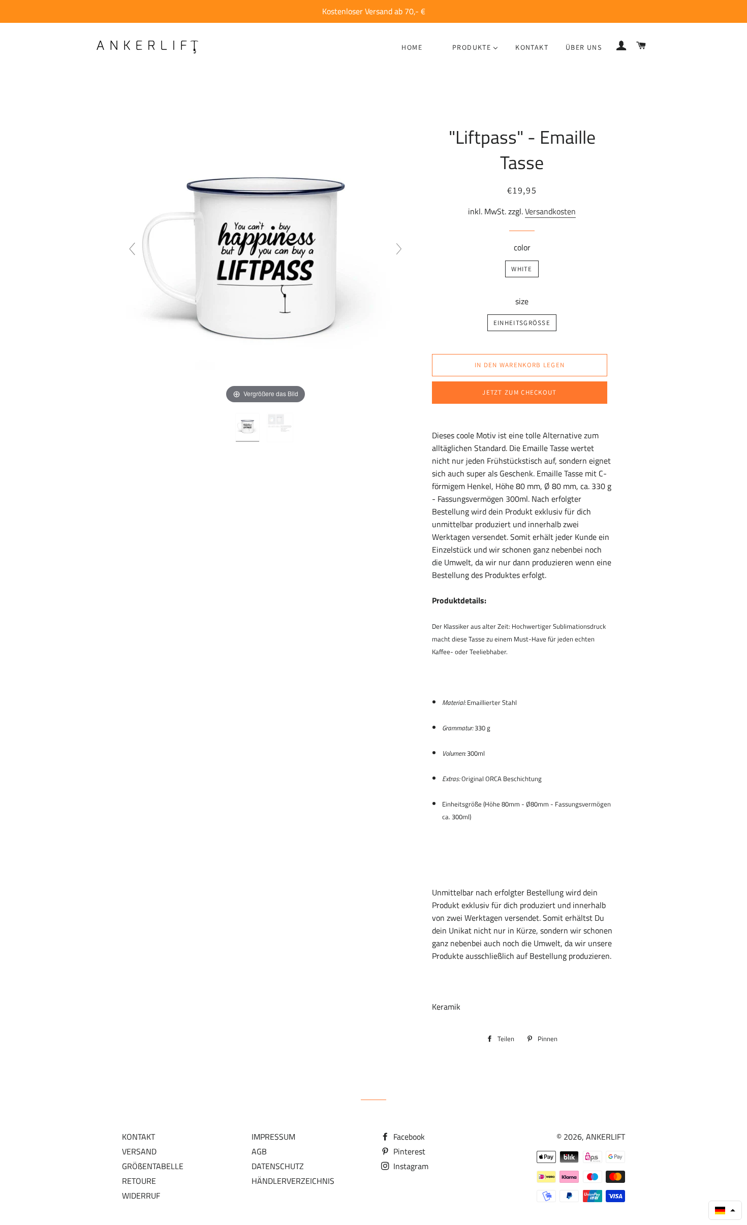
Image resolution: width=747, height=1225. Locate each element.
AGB (259, 1151)
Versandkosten (550, 211)
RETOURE (139, 1181)
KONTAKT (138, 1137)
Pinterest (408, 1151)
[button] (725, 1210)
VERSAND (139, 1151)
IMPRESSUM (273, 1137)
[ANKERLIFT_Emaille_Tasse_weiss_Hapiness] (248, 427)
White (522, 269)
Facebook (408, 1137)
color (522, 247)
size (521, 301)
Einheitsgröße (521, 322)
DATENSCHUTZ (278, 1166)
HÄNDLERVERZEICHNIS (293, 1181)
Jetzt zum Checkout (519, 392)
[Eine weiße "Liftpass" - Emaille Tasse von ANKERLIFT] (281, 427)
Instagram (409, 1166)
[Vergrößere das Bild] (265, 253)
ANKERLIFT (605, 1137)
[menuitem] (412, 47)
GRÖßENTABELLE (152, 1166)
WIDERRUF (141, 1195)
